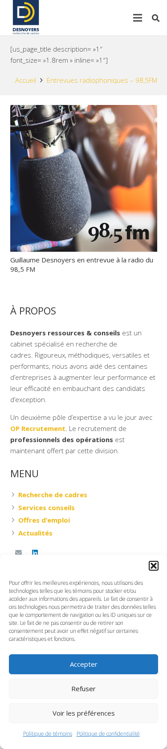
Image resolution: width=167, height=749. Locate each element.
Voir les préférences (84, 713)
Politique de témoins (47, 733)
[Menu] (137, 18)
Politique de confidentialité (108, 733)
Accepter (84, 664)
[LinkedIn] (35, 552)
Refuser (83, 688)
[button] (153, 565)
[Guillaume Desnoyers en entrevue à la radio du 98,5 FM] (83, 110)
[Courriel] (18, 552)
